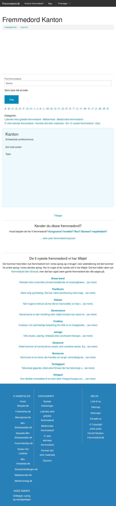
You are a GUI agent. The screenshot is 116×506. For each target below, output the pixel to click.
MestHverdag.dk (23, 481)
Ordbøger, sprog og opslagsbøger (22, 497)
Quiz (97, 123)
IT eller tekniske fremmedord (47, 440)
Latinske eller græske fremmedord (23, 119)
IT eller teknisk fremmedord (19, 123)
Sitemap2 (95, 413)
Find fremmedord (13, 78)
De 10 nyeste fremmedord (79, 123)
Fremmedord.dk (11, 3)
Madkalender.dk (23, 475)
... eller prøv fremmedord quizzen (58, 238)
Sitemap (95, 407)
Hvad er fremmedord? (34, 3)
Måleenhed (49, 119)
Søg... (50, 3)
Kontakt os (95, 418)
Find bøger (62, 3)
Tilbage (58, 215)
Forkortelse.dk (23, 411)
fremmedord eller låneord (24, 271)
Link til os (96, 401)
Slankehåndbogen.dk (26, 469)
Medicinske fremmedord (70, 119)
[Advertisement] (58, 180)
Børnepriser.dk (23, 417)
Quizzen (47, 460)
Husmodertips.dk (24, 443)
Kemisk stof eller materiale (49, 123)
